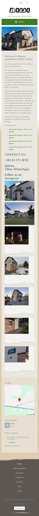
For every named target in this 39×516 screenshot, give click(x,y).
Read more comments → (12, 446)
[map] (19, 400)
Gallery (19, 491)
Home (19, 464)
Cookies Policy (19, 508)
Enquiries (19, 482)
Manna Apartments (19, 468)
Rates (19, 486)
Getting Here (19, 477)
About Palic (19, 473)
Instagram (12, 178)
